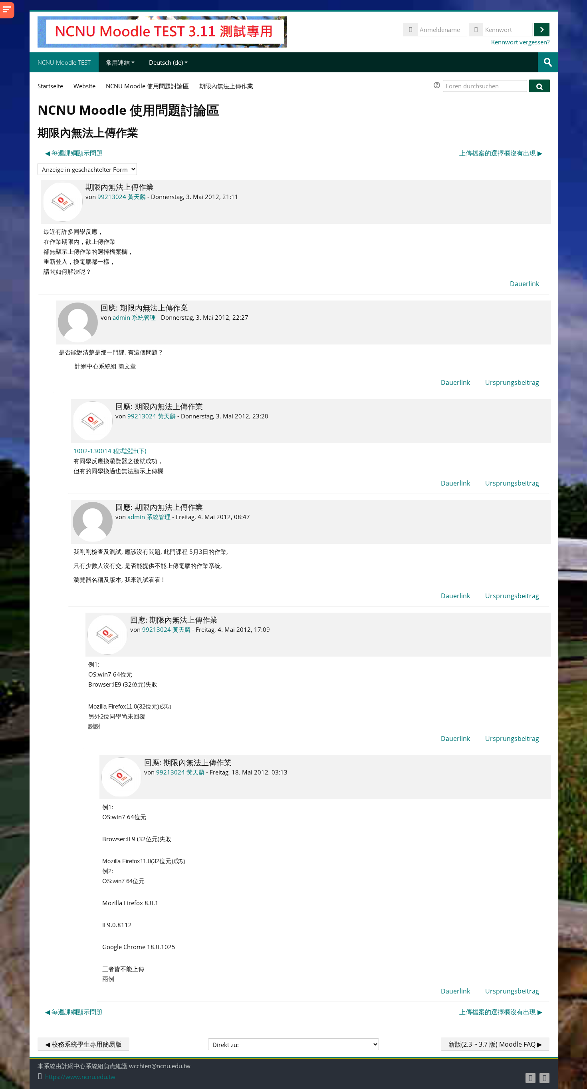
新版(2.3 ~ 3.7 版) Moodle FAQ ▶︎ (495, 1044)
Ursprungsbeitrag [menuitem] (512, 382)
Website (84, 86)
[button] (438, 86)
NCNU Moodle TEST (64, 62)
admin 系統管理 (134, 317)
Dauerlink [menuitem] (524, 283)
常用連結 (118, 62)
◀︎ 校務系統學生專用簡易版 (83, 1044)
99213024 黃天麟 (121, 197)
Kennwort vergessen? (520, 42)
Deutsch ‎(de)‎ (166, 62)
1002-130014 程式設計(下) (109, 451)
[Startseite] (162, 31)
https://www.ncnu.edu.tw (80, 1077)
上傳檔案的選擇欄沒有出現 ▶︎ (500, 153)
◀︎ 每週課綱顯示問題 (74, 153)
